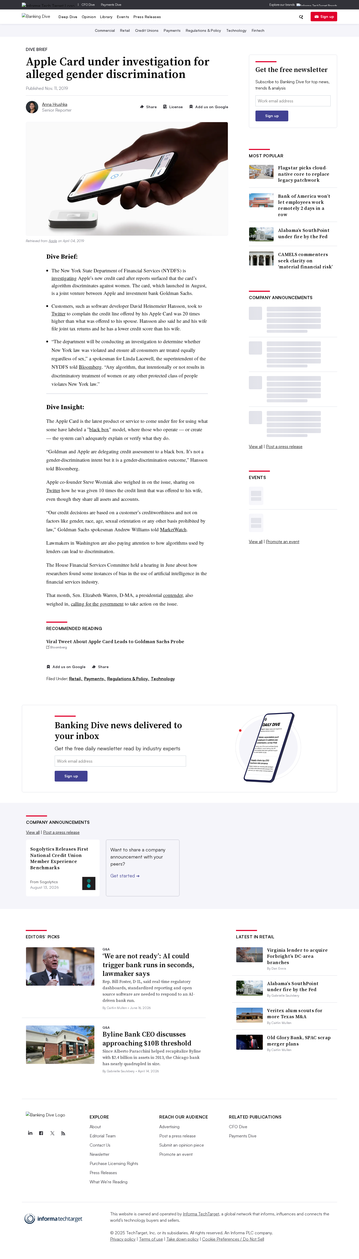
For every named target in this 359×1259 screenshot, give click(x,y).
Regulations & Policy (203, 30)
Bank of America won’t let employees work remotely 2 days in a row (304, 205)
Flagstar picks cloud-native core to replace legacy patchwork (304, 174)
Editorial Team (103, 1135)
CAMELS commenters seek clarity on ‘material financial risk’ (305, 260)
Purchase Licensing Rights (114, 1163)
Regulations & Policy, (128, 678)
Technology (236, 30)
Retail (125, 30)
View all (256, 446)
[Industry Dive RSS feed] (63, 1133)
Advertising (169, 1126)
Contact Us (100, 1145)
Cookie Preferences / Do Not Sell (233, 1239)
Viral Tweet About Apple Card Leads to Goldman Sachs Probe (115, 641)
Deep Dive (68, 16)
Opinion (89, 16)
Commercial (105, 30)
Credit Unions (146, 30)
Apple (53, 241)
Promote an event (282, 541)
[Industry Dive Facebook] (41, 1133)
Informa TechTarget (201, 1213)
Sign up (327, 16)
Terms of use (151, 1239)
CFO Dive (88, 5)
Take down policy (182, 1239)
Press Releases (147, 16)
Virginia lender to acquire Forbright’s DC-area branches (297, 956)
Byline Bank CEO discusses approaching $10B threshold (146, 1038)
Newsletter (99, 1154)
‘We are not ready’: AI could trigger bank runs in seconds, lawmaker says (148, 965)
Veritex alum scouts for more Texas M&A (294, 1013)
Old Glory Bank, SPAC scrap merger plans (299, 1040)
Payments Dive (111, 5)
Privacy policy (123, 1239)
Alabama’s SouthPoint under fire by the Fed (304, 233)
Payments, (95, 678)
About (95, 1126)
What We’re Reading (108, 1181)
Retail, (76, 678)
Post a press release (284, 446)
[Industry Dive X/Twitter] (52, 1133)
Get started (125, 875)
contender (173, 595)
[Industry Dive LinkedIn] (29, 1133)
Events (123, 16)
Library (106, 16)
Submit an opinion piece (181, 1145)
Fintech (258, 30)
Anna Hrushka (54, 104)
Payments (172, 30)
